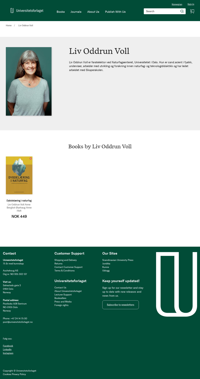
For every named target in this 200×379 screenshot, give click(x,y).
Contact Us (60, 287)
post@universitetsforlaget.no (18, 322)
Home (9, 25)
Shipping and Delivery (65, 260)
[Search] (182, 11)
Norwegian (177, 4)
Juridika (106, 263)
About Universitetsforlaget (68, 291)
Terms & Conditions (64, 270)
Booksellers (60, 298)
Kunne (105, 267)
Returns (58, 263)
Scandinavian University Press (117, 260)
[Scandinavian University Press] (27, 10)
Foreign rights (61, 305)
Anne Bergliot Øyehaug (19, 206)
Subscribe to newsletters (120, 305)
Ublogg (106, 270)
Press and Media (63, 301)
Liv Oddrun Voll (16, 204)
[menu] (91, 12)
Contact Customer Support (68, 267)
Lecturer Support (63, 294)
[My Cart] (192, 11)
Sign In (191, 4)
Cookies (7, 374)
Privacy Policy (19, 374)
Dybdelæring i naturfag (19, 200)
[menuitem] (61, 12)
